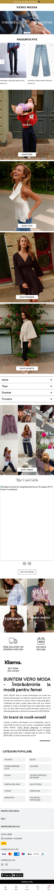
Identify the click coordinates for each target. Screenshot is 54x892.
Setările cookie (27, 882)
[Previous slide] (2, 61)
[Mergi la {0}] (27, 22)
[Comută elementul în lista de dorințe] (24, 45)
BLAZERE (34, 766)
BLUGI (32, 760)
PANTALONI (35, 791)
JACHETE (8, 760)
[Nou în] (27, 125)
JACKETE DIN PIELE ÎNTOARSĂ (38, 776)
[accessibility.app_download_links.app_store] (17, 877)
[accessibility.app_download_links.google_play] (6, 877)
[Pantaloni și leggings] (27, 400)
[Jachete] (27, 356)
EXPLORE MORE (27, 572)
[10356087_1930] (27, 249)
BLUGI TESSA (35, 784)
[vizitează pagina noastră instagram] (6, 865)
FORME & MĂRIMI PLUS (11, 767)
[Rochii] (27, 284)
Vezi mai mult (45, 741)
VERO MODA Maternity (27, 728)
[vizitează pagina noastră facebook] (2, 865)
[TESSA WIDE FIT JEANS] (27, 440)
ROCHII (7, 775)
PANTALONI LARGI (12, 784)
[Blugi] (27, 378)
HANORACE (9, 798)
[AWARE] (40, 592)
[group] (13, 64)
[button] (13, 60)
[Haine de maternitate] (13, 592)
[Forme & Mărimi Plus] (40, 619)
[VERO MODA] (27, 8)
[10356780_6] (27, 178)
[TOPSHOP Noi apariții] (13, 619)
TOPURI (7, 791)
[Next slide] (52, 61)
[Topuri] (27, 213)
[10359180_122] (27, 321)
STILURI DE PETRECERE (35, 799)
